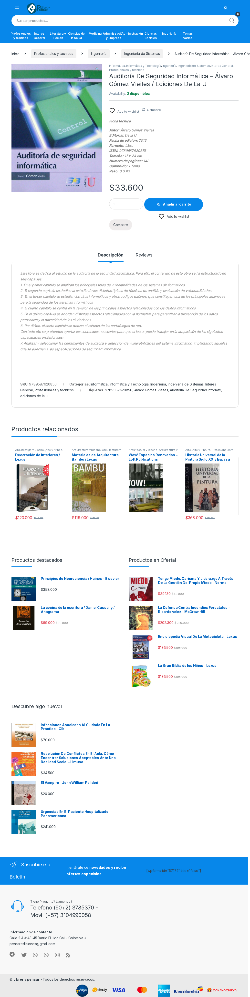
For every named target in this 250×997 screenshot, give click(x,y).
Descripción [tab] (110, 255)
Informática (117, 66)
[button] (97, 69)
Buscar (232, 20)
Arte (188, 450)
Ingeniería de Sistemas (142, 53)
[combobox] (118, 20)
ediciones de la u (34, 396)
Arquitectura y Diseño (29, 450)
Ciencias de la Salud (76, 36)
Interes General (39, 36)
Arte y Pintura (201, 450)
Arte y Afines (53, 450)
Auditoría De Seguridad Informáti (195, 390)
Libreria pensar (26, 979)
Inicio (15, 53)
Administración (132, 33)
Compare (154, 110)
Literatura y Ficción (58, 36)
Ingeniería (169, 33)
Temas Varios (188, 36)
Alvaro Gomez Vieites (151, 390)
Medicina (95, 33)
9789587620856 (118, 390)
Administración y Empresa (113, 36)
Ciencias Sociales (151, 36)
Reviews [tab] (143, 255)
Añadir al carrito (177, 204)
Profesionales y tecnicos (20, 36)
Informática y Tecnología (143, 66)
